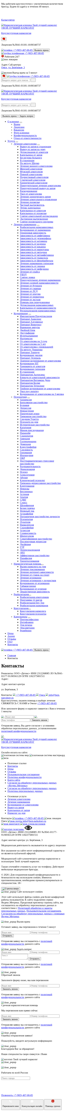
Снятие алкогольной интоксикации (39, 216)
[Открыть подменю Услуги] (17, 141)
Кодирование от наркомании (35, 230)
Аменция (25, 438)
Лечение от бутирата (31, 285)
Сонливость (26, 449)
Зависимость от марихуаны (34, 249)
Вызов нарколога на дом (33, 566)
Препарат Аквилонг (30, 319)
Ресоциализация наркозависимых (38, 310)
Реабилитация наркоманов (34, 605)
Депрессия (25, 408)
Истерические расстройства (35, 424)
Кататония (25, 427)
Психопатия (26, 519)
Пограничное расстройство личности (40, 516)
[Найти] (33, 80)
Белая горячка (27, 508)
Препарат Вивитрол (30, 324)
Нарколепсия (27, 525)
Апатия (24, 497)
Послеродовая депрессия (33, 541)
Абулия (24, 477)
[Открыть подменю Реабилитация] (30, 595)
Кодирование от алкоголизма (22, 804)
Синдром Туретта (29, 419)
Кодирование (21, 313)
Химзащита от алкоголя (32, 366)
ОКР (22, 458)
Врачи (17, 124)
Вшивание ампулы (30, 327)
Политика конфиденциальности (24, 777)
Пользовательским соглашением (43, 911)
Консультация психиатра (33, 614)
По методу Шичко (29, 163)
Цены (10, 633)
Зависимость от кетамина (33, 241)
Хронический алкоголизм (33, 182)
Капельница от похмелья (33, 213)
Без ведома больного (31, 157)
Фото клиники (21, 132)
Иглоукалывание (29, 335)
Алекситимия (27, 474)
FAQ (9, 641)
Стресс (23, 502)
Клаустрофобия (28, 447)
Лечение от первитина (32, 296)
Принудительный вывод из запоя (37, 188)
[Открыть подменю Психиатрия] (28, 397)
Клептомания (27, 486)
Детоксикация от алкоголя (34, 152)
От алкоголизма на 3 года (33, 341)
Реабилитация (21, 594)
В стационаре (27, 160)
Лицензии (19, 127)
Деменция (25, 444)
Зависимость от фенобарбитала (36, 260)
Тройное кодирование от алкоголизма (40, 388)
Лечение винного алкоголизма (36, 166)
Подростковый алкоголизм (34, 177)
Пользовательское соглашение (23, 774)
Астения (24, 494)
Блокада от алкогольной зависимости (40, 377)
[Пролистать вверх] (10, 888)
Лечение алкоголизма (25, 143)
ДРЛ (22, 552)
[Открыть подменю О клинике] (21, 122)
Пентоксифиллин (29, 619)
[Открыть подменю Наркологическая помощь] (42, 564)
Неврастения (27, 411)
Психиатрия (20, 397)
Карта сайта (13, 780)
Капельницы (20, 616)
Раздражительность (30, 466)
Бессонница (26, 491)
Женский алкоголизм (31, 169)
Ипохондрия (26, 455)
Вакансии (19, 130)
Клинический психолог (32, 480)
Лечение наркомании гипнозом (36, 263)
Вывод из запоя (15, 807)
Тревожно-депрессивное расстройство (40, 483)
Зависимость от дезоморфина (35, 238)
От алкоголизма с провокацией (36, 347)
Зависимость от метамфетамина (37, 255)
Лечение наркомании (25, 224)
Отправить (7, 936)
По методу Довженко (31, 349)
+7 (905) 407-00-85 (23, 50)
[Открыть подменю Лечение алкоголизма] (38, 144)
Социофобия (27, 527)
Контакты (12, 644)
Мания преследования (32, 430)
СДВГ (23, 500)
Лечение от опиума (30, 294)
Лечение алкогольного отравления (38, 199)
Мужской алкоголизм (31, 171)
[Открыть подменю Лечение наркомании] (38, 225)
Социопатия (26, 436)
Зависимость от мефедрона (34, 269)
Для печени (26, 625)
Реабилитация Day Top (32, 602)
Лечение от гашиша (30, 288)
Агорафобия (26, 513)
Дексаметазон (27, 627)
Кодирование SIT (29, 363)
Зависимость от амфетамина (35, 235)
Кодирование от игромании (35, 583)
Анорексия (26, 399)
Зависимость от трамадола (34, 258)
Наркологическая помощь (27, 563)
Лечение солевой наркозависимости (39, 283)
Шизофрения (27, 505)
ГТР (22, 547)
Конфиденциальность (25, 135)
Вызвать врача (41, 50)
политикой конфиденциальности (18, 731)
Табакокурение (28, 586)
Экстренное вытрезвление (34, 219)
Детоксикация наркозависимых (36, 305)
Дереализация (27, 469)
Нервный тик (27, 511)
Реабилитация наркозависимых (36, 227)
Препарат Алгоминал (31, 321)
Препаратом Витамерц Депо (35, 380)
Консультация (21, 608)
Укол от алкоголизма (31, 194)
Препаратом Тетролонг (32, 385)
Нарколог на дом (16, 813)
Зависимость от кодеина (33, 244)
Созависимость (28, 533)
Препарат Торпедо (30, 352)
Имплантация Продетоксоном (36, 316)
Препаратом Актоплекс (32, 374)
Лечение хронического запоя (35, 196)
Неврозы (24, 488)
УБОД (23, 274)
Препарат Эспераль (30, 358)
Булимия (24, 405)
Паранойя (25, 433)
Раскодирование (28, 191)
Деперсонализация (30, 550)
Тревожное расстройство (33, 416)
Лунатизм (25, 522)
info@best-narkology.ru (34, 821)
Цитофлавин (27, 622)
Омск (42, 695)
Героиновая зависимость (33, 232)
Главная (11, 655)
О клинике (13, 121)
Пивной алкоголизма (31, 174)
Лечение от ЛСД (29, 291)
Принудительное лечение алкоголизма (40, 185)
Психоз (24, 472)
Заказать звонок (39, 720)
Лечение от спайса (30, 271)
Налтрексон (26, 338)
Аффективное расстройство (34, 555)
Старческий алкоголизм (32, 180)
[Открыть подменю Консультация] (29, 609)
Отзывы (11, 639)
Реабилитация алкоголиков (34, 597)
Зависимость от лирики (32, 266)
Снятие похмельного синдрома (36, 221)
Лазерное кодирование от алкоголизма (40, 360)
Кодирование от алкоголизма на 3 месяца (42, 394)
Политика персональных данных (25, 791)
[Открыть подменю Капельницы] (29, 617)
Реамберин (25, 630)
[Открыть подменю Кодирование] (30, 314)
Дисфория (25, 544)
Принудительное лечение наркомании (40, 280)
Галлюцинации (28, 441)
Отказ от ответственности (27, 138)
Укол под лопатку (29, 391)
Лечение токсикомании (32, 569)
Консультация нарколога (33, 611)
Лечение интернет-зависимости (37, 572)
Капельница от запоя (31, 155)
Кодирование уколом (31, 355)
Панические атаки (29, 413)
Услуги (11, 141)
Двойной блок (27, 330)
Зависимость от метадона (33, 252)
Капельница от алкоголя (33, 210)
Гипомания (26, 452)
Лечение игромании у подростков (38, 580)
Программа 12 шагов (31, 600)
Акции (11, 636)
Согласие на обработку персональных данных (32, 788)
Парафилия (26, 558)
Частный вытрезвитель (32, 205)
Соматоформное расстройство (36, 538)
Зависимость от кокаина (33, 246)
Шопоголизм (27, 536)
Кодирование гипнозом (32, 369)
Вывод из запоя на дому (32, 149)
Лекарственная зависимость (35, 591)
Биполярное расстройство (34, 402)
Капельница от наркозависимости (38, 308)
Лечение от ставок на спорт (34, 575)
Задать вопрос (27, 116)
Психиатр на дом (29, 422)
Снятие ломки (27, 277)
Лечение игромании (30, 577)
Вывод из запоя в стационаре (35, 146)
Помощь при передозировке (35, 302)
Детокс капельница (30, 207)
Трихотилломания (29, 561)
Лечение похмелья (30, 202)
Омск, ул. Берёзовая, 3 (13, 67)
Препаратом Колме (30, 383)
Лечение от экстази (30, 299)
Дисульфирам (27, 333)
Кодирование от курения (33, 589)
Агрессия (25, 530)
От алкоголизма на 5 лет (33, 344)
